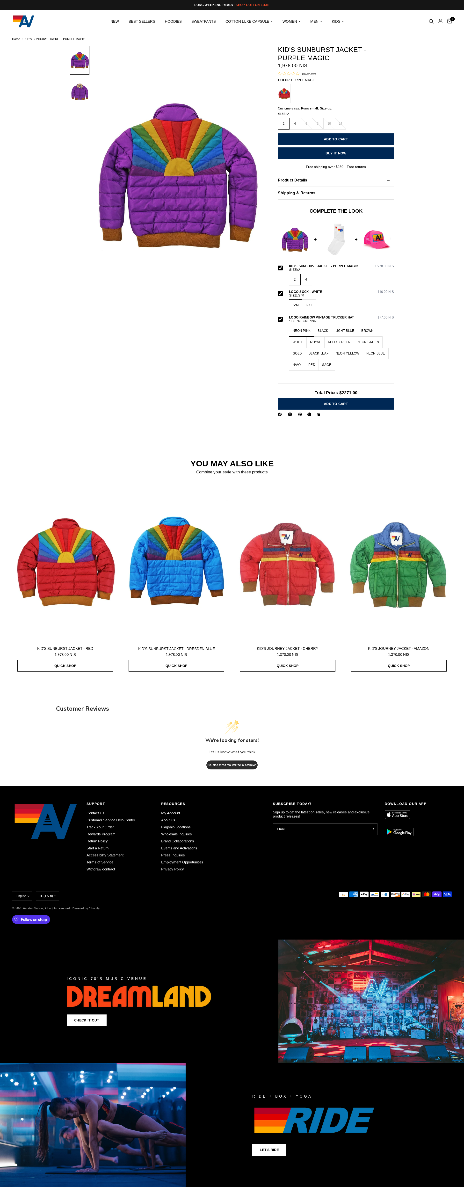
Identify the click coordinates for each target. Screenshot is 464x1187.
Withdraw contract (101, 869)
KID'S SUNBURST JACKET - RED (65, 648)
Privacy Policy (172, 869)
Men (314, 21)
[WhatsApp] (310, 414)
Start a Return (98, 848)
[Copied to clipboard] (319, 414)
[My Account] (440, 21)
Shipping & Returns (297, 193)
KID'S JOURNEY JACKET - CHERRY (287, 648)
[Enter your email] (372, 829)
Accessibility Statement (105, 855)
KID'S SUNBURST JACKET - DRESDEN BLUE (176, 649)
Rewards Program (101, 834)
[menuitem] (115, 21)
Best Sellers (142, 21)
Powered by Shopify (86, 908)
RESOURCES (173, 803)
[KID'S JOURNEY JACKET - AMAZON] (399, 561)
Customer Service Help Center (111, 820)
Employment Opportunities (182, 862)
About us (168, 820)
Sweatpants (203, 21)
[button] (87, 1020)
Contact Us (95, 813)
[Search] (431, 21)
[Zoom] (253, 55)
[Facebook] (281, 414)
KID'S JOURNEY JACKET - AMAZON (398, 648)
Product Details (292, 180)
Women (290, 21)
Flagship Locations (176, 827)
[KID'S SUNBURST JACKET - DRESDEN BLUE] (176, 561)
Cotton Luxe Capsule (247, 21)
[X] (291, 414)
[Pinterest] (301, 414)
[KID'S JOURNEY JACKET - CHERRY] (287, 561)
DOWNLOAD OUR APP (405, 803)
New (114, 21)
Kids (336, 21)
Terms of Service (100, 862)
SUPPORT (96, 803)
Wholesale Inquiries (176, 834)
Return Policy (97, 841)
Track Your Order (100, 827)
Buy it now (336, 153)
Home (16, 39)
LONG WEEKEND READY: (231, 5)
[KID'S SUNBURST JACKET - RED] (284, 93)
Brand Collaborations (177, 841)
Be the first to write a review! (232, 765)
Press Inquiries (173, 855)
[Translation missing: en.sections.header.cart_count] (448, 21)
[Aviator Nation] (232, 1001)
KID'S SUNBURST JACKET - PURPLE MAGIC (341, 266)
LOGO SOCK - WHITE (341, 292)
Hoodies (173, 21)
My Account (170, 813)
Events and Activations (179, 848)
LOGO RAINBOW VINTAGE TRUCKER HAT (341, 317)
